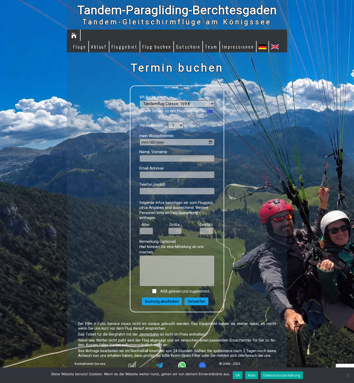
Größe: (174, 225)
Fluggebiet (124, 46)
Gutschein (188, 46)
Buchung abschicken (162, 301)
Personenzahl (151, 125)
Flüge (79, 46)
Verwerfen (196, 301)
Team (211, 46)
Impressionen (238, 46)
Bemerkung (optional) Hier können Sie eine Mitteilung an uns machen (171, 247)
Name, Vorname (153, 152)
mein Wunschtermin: (156, 135)
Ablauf (99, 46)
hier (210, 111)
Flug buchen (156, 46)
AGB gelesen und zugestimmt (183, 291)
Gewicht (206, 225)
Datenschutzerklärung (281, 375)
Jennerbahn (149, 334)
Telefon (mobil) (152, 184)
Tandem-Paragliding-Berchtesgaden (177, 10)
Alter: (145, 225)
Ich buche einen (152, 97)
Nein (252, 375)
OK (237, 375)
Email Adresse (151, 168)
